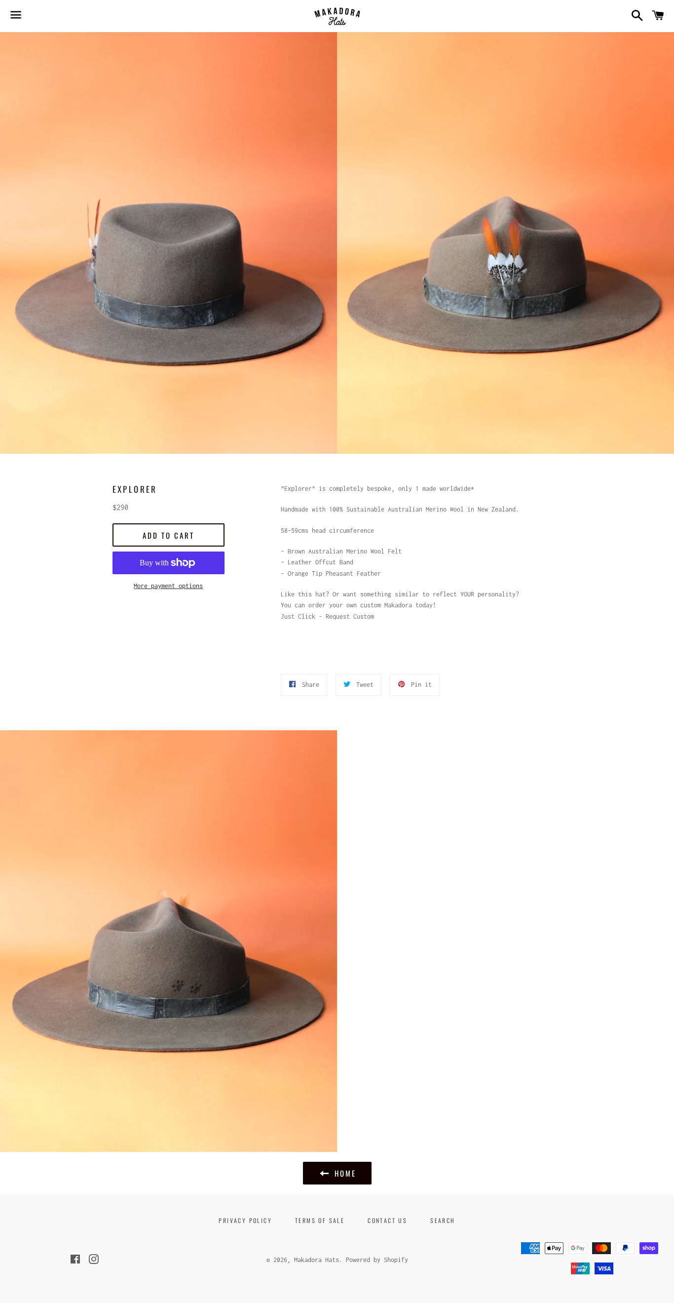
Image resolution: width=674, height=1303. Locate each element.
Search (442, 1220)
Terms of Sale (319, 1220)
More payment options (168, 586)
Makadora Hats (316, 1260)
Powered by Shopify (377, 1260)
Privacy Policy (245, 1220)
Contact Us (387, 1220)
